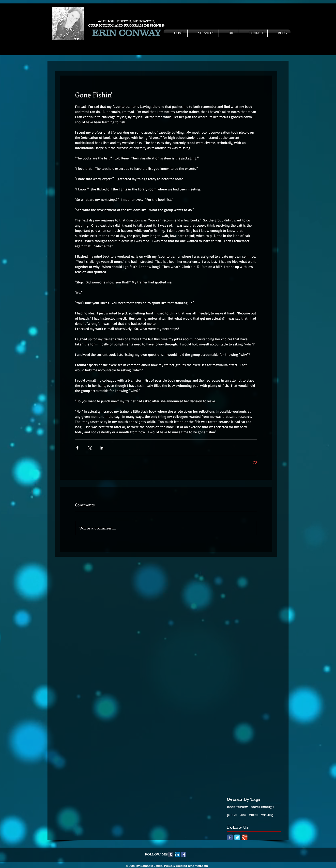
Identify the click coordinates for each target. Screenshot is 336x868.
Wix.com (201, 865)
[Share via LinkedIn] (101, 447)
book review (237, 807)
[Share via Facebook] (77, 447)
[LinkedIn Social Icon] (177, 854)
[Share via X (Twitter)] (89, 447)
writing (267, 815)
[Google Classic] (244, 837)
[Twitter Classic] (237, 837)
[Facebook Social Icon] (183, 854)
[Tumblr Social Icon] (170, 854)
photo (232, 815)
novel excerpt (262, 807)
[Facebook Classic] (230, 837)
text (243, 815)
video (253, 815)
